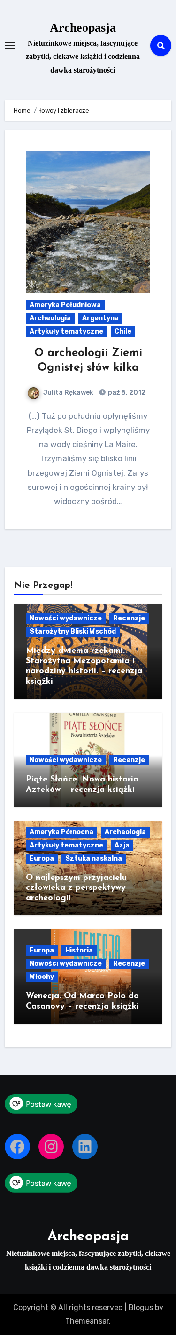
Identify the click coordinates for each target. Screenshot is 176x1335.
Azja (122, 845)
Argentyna (100, 318)
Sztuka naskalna (93, 859)
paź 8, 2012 (126, 393)
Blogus (141, 1307)
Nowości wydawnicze (66, 618)
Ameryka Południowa (65, 305)
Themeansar (87, 1321)
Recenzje (129, 618)
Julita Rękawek (68, 393)
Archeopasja (83, 27)
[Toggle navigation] (10, 45)
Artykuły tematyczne (66, 331)
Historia (79, 950)
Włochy (42, 977)
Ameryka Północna (61, 832)
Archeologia (50, 318)
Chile (123, 331)
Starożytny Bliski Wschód (73, 631)
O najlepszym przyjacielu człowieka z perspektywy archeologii (76, 888)
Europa (42, 859)
